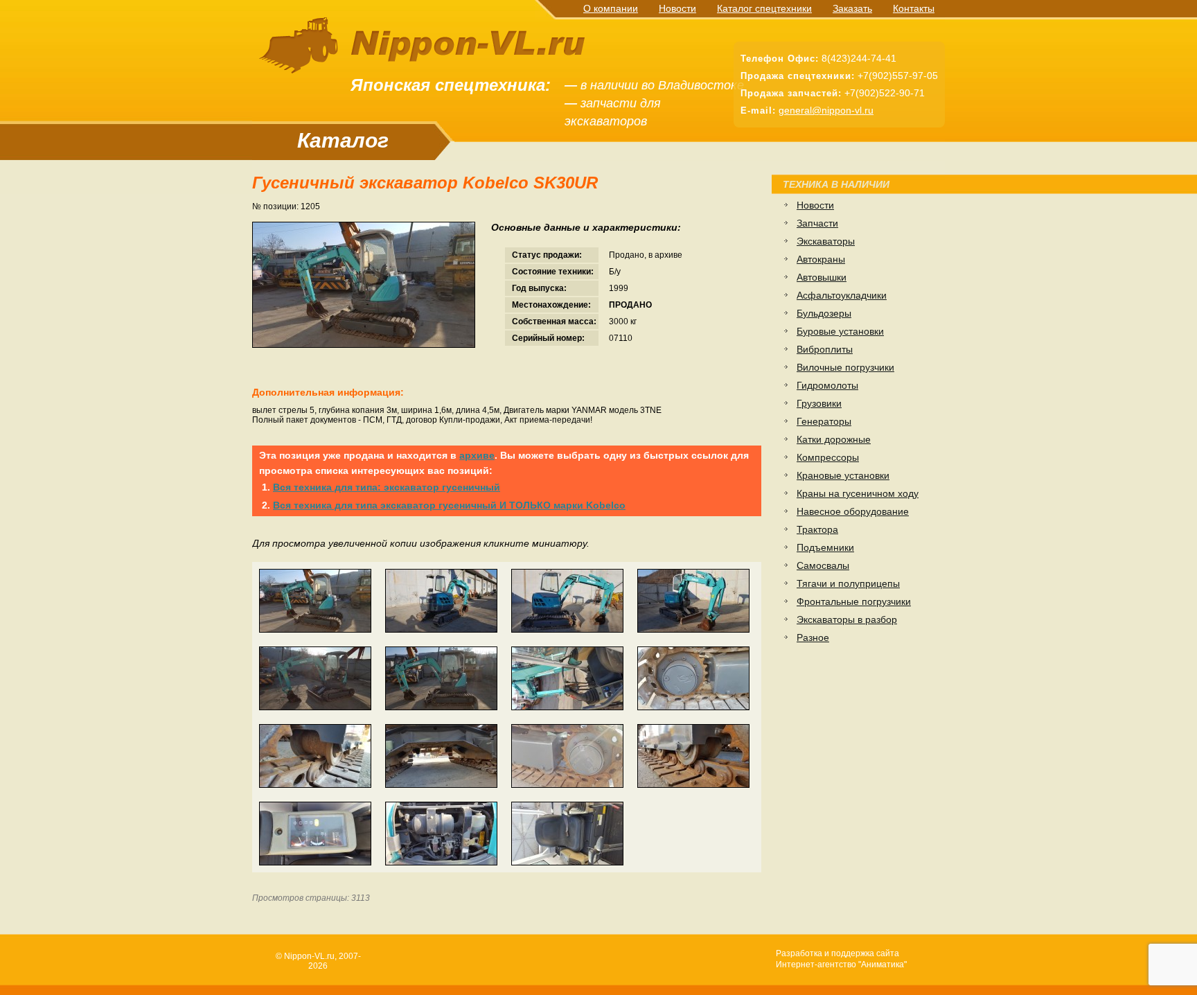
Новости (677, 8)
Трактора (817, 529)
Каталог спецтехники (764, 8)
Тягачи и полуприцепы (848, 583)
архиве (477, 455)
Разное (813, 637)
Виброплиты (825, 349)
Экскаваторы (826, 241)
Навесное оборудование (853, 511)
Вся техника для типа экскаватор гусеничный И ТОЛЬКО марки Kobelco (449, 505)
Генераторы (824, 421)
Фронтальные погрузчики (854, 601)
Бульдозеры (824, 313)
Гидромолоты (827, 385)
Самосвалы (823, 565)
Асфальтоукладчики (842, 295)
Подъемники (825, 547)
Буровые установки (840, 331)
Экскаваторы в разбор (847, 619)
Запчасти (817, 223)
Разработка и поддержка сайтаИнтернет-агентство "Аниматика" (841, 959)
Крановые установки (843, 475)
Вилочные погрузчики (845, 367)
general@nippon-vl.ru (826, 110)
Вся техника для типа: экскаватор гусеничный (386, 487)
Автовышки (821, 277)
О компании (610, 8)
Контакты (913, 8)
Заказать (852, 8)
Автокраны (821, 259)
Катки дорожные (834, 439)
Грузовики (819, 403)
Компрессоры (828, 457)
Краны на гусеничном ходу (858, 493)
